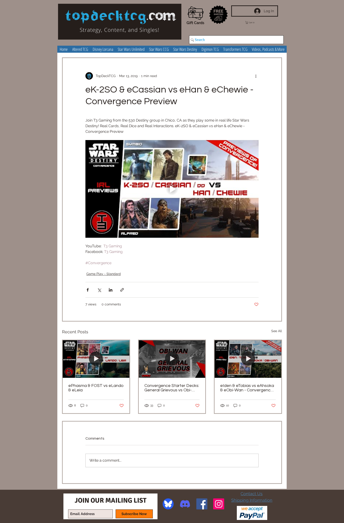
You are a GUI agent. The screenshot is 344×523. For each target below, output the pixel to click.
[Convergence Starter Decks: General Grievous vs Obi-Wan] (172, 359)
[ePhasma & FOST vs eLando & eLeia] (96, 359)
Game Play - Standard (103, 274)
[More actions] (256, 76)
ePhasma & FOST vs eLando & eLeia (96, 387)
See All (276, 331)
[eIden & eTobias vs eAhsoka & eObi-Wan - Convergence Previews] (248, 359)
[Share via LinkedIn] (110, 290)
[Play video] (172, 188)
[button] (253, 22)
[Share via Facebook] (87, 290)
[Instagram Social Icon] (218, 503)
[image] (168, 503)
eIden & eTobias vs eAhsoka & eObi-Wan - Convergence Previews (247, 387)
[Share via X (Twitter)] (99, 290)
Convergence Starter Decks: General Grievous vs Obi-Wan (171, 387)
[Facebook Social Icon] (201, 503)
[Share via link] (122, 290)
